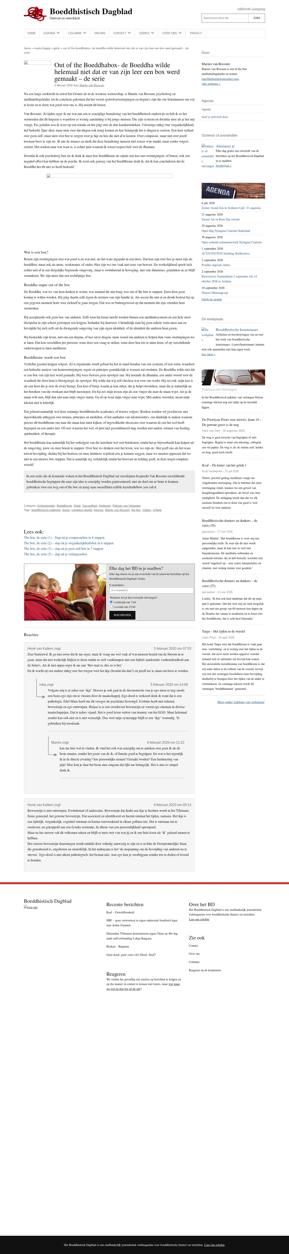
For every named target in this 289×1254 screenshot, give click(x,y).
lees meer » (208, 354)
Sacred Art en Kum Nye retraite (221, 219)
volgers (146, 510)
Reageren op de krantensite (205, 970)
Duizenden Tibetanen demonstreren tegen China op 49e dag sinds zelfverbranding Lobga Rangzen (142, 935)
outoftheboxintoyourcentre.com (220, 79)
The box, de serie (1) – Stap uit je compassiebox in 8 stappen (64, 537)
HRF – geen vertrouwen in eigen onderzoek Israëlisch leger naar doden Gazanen (142, 922)
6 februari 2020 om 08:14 (172, 805)
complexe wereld (82, 510)
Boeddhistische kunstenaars (237, 329)
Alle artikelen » (211, 84)
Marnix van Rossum (117, 510)
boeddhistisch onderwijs (46, 510)
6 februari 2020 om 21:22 (165, 742)
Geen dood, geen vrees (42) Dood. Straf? (131, 955)
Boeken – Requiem (117, 946)
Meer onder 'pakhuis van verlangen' (241, 702)
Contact (193, 945)
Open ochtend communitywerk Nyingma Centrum (232, 242)
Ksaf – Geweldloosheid (120, 912)
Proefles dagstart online (216, 265)
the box (135, 510)
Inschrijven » (223, 166)
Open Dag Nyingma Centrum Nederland (226, 231)
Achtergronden (46, 505)
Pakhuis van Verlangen (127, 505)
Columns (194, 962)
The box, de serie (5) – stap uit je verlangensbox (55, 554)
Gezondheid (90, 505)
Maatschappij (42, 48)
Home (27, 48)
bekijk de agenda (212, 299)
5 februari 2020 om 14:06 (169, 684)
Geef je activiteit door (215, 117)
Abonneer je (225, 145)
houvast (98, 510)
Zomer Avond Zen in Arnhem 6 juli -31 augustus (231, 208)
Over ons (194, 954)
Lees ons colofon (199, 919)
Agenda (206, 109)
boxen (66, 510)
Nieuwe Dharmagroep (215, 293)
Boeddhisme (64, 505)
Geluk (56, 48)
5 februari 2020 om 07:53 (172, 648)
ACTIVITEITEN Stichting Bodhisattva (225, 253)
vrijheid (157, 510)
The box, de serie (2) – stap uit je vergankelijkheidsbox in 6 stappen (69, 543)
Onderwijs (105, 505)
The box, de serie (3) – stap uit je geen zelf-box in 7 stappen (63, 548)
